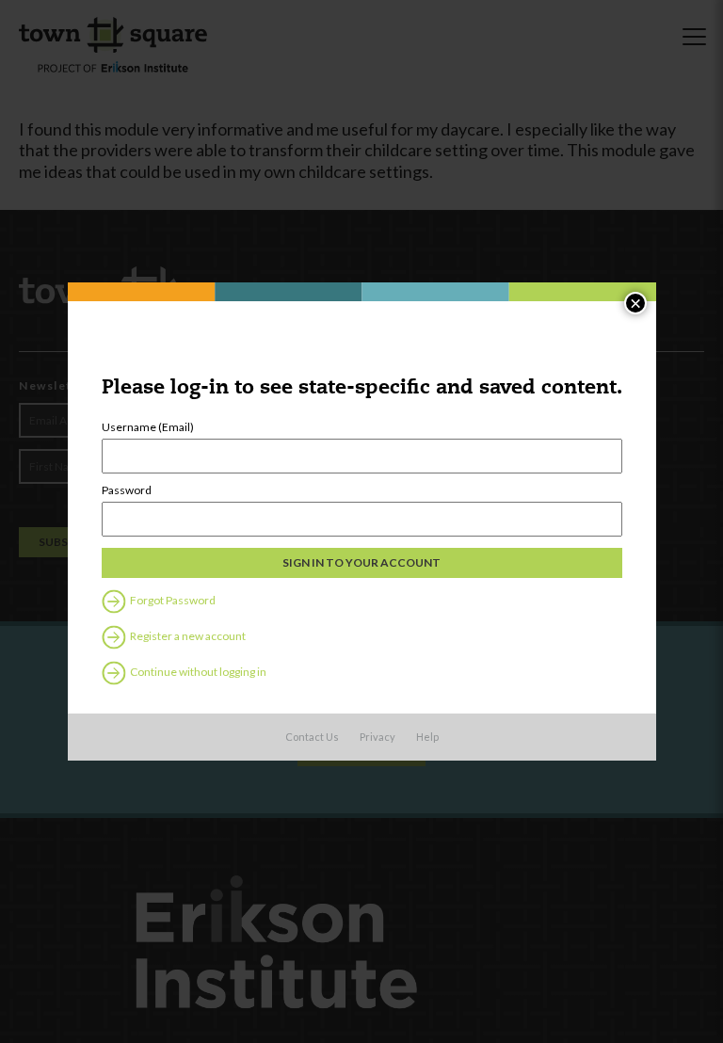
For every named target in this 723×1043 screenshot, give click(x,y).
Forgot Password (172, 600)
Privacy (377, 736)
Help (427, 736)
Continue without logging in (197, 672)
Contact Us (312, 736)
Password (127, 490)
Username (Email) (148, 427)
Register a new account (187, 636)
